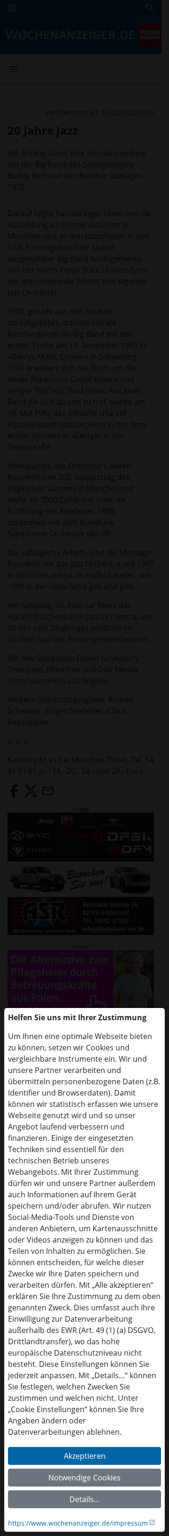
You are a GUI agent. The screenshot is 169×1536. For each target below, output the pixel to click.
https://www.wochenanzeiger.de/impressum (78, 1523)
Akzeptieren (85, 1456)
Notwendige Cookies (84, 1477)
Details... (84, 1499)
